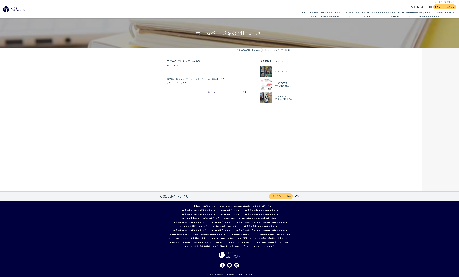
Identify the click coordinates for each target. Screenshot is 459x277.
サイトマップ (268, 246)
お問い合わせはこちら (444, 7)
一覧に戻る (211, 92)
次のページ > (248, 92)
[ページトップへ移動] (297, 196)
